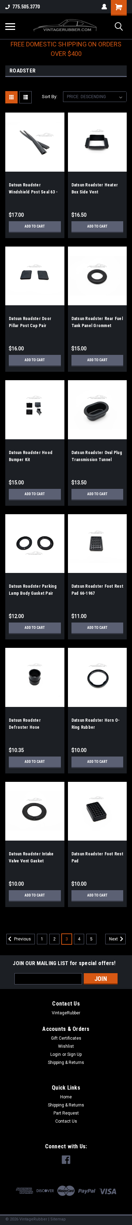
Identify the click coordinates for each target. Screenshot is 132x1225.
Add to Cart (35, 226)
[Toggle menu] (10, 26)
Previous (22, 939)
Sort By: (49, 96)
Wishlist (66, 1046)
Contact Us (66, 1121)
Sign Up (74, 1054)
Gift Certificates (66, 1038)
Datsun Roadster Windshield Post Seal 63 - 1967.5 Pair (33, 192)
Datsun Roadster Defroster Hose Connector (25, 727)
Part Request (66, 1113)
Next (114, 939)
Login (55, 1054)
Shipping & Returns (66, 1062)
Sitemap (58, 1219)
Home (66, 1097)
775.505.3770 (26, 6)
